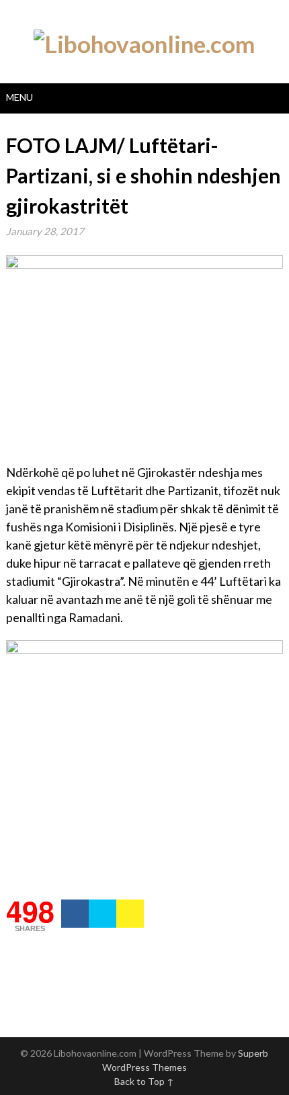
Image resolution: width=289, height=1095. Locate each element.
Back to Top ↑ (144, 1081)
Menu (19, 97)
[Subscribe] (130, 914)
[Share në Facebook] (75, 914)
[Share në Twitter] (102, 914)
